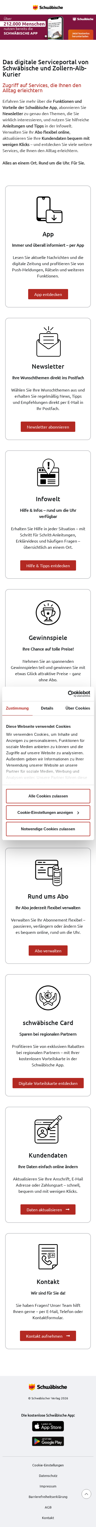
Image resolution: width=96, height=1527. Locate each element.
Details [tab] (47, 708)
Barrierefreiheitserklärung (48, 1496)
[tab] (46, 36)
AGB (48, 1507)
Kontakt (48, 1517)
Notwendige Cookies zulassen (48, 829)
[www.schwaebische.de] (48, 1387)
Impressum (48, 1486)
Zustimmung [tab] (17, 708)
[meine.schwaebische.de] (48, 7)
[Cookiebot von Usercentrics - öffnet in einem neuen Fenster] (68, 694)
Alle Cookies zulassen (48, 796)
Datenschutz (48, 1475)
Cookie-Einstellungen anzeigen (45, 812)
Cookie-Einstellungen (48, 1465)
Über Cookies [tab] (78, 708)
